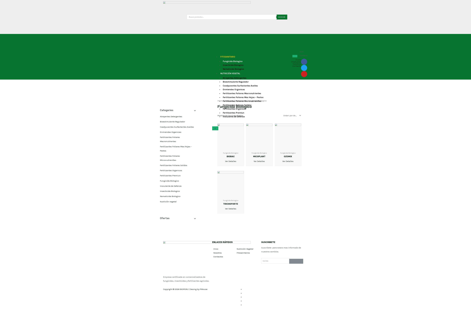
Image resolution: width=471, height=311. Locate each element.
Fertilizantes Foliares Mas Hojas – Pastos (243, 97)
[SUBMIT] (296, 261)
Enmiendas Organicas (234, 89)
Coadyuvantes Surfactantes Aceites (240, 85)
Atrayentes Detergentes (234, 78)
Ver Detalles (230, 161)
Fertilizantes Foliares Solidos (237, 105)
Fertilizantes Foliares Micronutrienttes (242, 101)
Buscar (281, 17)
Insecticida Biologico (233, 65)
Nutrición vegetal (230, 73)
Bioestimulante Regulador (236, 82)
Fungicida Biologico (232, 61)
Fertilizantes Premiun (233, 113)
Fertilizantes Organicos (234, 109)
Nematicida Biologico (233, 69)
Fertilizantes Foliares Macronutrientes (242, 93)
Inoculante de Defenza (234, 116)
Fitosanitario (227, 57)
